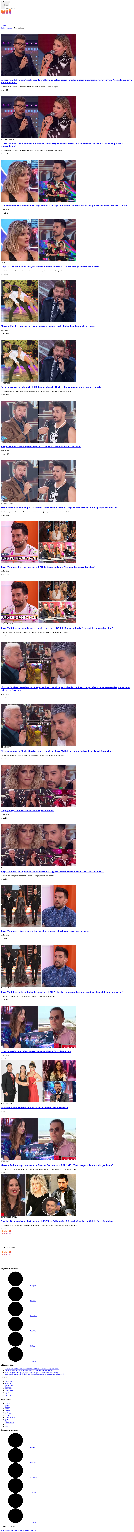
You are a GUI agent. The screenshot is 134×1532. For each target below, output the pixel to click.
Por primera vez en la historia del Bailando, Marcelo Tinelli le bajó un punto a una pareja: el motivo (51, 387)
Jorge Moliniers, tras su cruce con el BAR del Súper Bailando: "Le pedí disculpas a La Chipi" (48, 567)
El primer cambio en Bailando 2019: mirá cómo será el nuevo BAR (34, 1107)
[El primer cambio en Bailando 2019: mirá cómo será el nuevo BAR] (67, 1081)
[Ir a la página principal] (15, 23)
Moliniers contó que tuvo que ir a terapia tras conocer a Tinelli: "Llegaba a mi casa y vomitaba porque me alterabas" (60, 507)
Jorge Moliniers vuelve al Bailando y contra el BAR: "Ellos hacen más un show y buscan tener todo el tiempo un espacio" (62, 992)
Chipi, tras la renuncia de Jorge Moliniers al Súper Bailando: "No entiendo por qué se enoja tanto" (50, 266)
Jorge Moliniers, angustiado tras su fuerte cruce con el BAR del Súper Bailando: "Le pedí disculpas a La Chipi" (57, 628)
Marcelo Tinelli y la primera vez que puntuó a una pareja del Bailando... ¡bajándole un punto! (48, 326)
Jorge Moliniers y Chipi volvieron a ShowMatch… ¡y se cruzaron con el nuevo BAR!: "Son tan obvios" (52, 871)
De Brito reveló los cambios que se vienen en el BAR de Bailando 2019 (36, 1051)
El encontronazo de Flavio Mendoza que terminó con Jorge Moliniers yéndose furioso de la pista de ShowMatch (57, 751)
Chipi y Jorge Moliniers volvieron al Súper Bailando (27, 810)
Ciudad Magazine (6, 28)
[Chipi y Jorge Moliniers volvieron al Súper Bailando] (67, 783)
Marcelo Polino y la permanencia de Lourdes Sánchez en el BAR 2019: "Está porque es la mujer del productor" (57, 1165)
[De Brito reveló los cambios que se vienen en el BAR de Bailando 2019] (67, 1024)
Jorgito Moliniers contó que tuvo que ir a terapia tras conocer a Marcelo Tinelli (41, 446)
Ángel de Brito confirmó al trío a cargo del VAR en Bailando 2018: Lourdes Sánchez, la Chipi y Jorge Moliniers (57, 1221)
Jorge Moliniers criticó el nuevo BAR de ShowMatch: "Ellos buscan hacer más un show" (45, 931)
